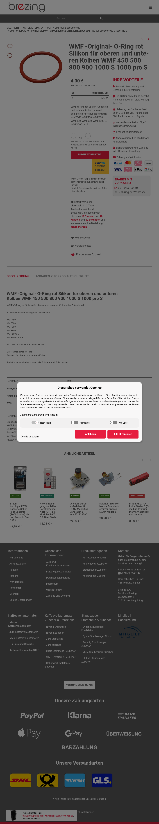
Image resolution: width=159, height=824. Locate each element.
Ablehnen (90, 434)
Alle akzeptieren (123, 434)
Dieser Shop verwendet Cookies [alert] (80, 388)
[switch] (35, 422)
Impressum (51, 414)
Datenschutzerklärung (32, 414)
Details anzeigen (29, 436)
